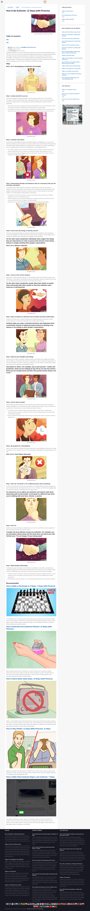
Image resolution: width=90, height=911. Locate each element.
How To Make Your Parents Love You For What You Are (44, 887)
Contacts (34, 908)
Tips (7, 42)
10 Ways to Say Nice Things (68, 55)
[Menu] (2, 2)
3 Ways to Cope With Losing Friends (70, 71)
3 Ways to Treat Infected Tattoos (69, 89)
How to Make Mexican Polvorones (69, 15)
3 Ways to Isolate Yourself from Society (70, 45)
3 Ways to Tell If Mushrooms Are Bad (13, 884)
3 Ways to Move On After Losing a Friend (71, 32)
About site (29, 908)
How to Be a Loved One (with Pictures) (70, 38)
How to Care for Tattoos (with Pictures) (70, 99)
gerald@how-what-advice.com (28, 47)
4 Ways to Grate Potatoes (67, 11)
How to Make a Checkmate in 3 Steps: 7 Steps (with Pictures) (30, 586)
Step (7, 39)
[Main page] (45, 1)
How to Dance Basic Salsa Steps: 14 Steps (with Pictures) (29, 679)
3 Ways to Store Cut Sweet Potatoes (13, 844)
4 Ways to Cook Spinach (10, 871)
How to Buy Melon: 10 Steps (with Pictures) (14, 834)
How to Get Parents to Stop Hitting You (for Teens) (43, 860)
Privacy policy (40, 908)
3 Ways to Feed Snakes (65, 877)
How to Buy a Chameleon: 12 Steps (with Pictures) (71, 863)
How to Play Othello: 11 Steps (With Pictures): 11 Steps (28, 729)
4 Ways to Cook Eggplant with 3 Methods (14, 859)
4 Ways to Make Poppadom (68, 19)
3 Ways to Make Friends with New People (71, 65)
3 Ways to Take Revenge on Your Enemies (71, 68)
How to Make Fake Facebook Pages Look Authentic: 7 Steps (30, 777)
